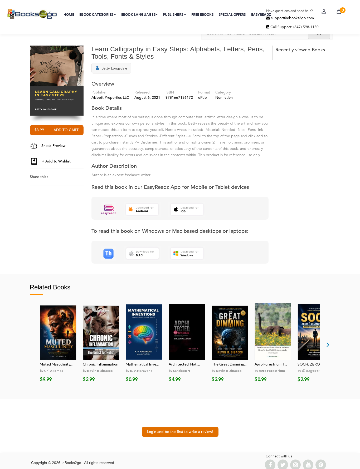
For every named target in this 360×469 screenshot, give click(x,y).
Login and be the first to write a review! (180, 432)
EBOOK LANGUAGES (138, 14)
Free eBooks (202, 14)
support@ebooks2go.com (292, 18)
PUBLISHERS (173, 14)
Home (69, 14)
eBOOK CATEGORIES (96, 14)
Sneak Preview (53, 146)
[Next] (327, 344)
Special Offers (232, 14)
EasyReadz (261, 14)
